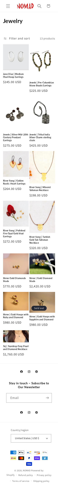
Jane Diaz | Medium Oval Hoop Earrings (13, 75)
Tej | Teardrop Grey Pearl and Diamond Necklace (16, 347)
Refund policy (25, 475)
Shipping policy (41, 480)
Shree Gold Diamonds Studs (14, 279)
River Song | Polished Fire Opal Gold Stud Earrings (14, 233)
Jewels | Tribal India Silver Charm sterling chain (40, 137)
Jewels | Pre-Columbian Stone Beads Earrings (41, 84)
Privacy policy (44, 475)
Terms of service (20, 480)
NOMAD (27, 470)
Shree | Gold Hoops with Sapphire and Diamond (42, 318)
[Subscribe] (47, 398)
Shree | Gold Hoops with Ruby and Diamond (16, 316)
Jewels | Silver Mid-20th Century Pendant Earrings (15, 137)
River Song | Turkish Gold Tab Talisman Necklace (39, 240)
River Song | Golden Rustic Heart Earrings (14, 182)
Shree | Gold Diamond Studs (40, 279)
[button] (8, 6)
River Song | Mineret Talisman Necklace (40, 188)
